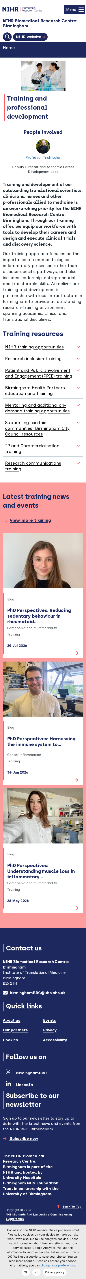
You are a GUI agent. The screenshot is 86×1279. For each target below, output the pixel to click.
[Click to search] (7, 36)
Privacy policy (54, 1272)
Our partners (15, 1030)
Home (9, 47)
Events (49, 1020)
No (36, 1272)
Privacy (49, 1030)
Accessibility (55, 1040)
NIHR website (28, 37)
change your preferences (58, 1265)
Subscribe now (23, 1138)
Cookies (10, 1040)
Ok (26, 1272)
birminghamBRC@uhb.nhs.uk (37, 992)
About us (11, 1020)
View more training (30, 520)
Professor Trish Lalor (43, 157)
